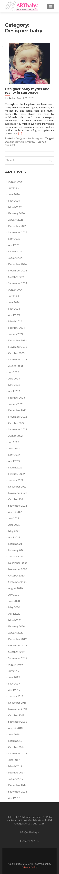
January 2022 (15, 480)
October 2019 (16, 651)
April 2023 (14, 391)
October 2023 (16, 353)
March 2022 (15, 467)
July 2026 (13, 187)
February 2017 (16, 772)
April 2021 (14, 537)
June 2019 (14, 677)
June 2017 (14, 759)
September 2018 (17, 721)
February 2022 (16, 473)
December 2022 (17, 410)
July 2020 (13, 594)
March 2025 (15, 251)
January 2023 (15, 403)
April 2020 (14, 613)
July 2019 (13, 670)
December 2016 (17, 785)
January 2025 (15, 257)
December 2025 (17, 225)
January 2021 (15, 556)
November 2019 (17, 645)
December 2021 (17, 486)
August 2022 (15, 435)
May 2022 (14, 454)
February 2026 (16, 213)
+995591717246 (29, 840)
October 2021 (16, 499)
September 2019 (17, 658)
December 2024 (17, 264)
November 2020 (17, 569)
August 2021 (15, 511)
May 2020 (14, 607)
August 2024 (15, 289)
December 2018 (17, 702)
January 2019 (15, 696)
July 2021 (13, 518)
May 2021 (14, 530)
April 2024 (14, 314)
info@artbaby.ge (29, 832)
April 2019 (14, 689)
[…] (20, 133)
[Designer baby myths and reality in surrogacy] (29, 63)
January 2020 (15, 632)
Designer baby (23, 138)
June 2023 (14, 378)
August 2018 (15, 727)
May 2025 (14, 238)
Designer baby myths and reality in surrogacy (27, 91)
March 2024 (15, 321)
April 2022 (14, 461)
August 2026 (15, 181)
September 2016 (17, 791)
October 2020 (16, 575)
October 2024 (16, 276)
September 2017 (17, 753)
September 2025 (17, 232)
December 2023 (17, 340)
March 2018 (15, 740)
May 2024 (14, 308)
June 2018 (14, 734)
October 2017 (16, 747)
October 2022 (16, 422)
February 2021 (16, 550)
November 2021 (17, 492)
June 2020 (14, 600)
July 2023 (13, 372)
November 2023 (17, 346)
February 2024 (16, 327)
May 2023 (14, 384)
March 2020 (15, 619)
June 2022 (14, 448)
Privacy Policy (29, 866)
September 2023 (17, 359)
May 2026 (14, 200)
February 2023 (16, 397)
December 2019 (17, 639)
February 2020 (16, 626)
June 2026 (14, 194)
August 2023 (15, 365)
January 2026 (15, 219)
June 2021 (14, 524)
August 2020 (15, 588)
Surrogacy (37, 138)
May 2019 (14, 683)
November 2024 (17, 270)
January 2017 (15, 778)
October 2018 (16, 715)
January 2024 (15, 333)
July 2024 (13, 295)
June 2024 (14, 302)
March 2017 (15, 766)
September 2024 (17, 283)
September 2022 (17, 429)
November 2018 (17, 708)
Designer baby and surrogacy (20, 141)
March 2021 (15, 543)
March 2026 (15, 206)
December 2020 (17, 562)
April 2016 (14, 797)
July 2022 (13, 442)
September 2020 (17, 581)
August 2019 (15, 664)
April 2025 (14, 245)
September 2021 (17, 505)
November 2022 (17, 416)
